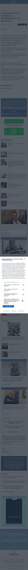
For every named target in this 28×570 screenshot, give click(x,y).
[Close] (25, 259)
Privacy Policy (21, 310)
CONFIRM (8, 306)
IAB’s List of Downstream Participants (15, 278)
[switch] (23, 285)
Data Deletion (6, 310)
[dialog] (14, 285)
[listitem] (14, 282)
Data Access (14, 310)
